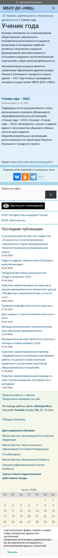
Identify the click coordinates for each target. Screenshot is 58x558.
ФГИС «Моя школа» (14, 220)
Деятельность (27, 15)
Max (51, 410)
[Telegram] (33, 177)
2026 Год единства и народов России (25, 215)
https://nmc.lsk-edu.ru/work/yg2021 (31, 162)
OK (41, 410)
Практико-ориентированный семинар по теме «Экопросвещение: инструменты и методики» (27, 379)
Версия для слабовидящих (26, 205)
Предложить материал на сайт (21, 399)
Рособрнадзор (11, 454)
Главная (11, 15)
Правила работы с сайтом (18, 395)
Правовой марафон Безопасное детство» (27, 305)
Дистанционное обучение (18, 430)
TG (45, 410)
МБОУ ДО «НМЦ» (19, 8)
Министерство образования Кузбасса (25, 459)
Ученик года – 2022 (16, 99)
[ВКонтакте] (17, 177)
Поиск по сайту (11, 188)
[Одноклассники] (25, 177)
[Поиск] (50, 195)
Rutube (30, 410)
